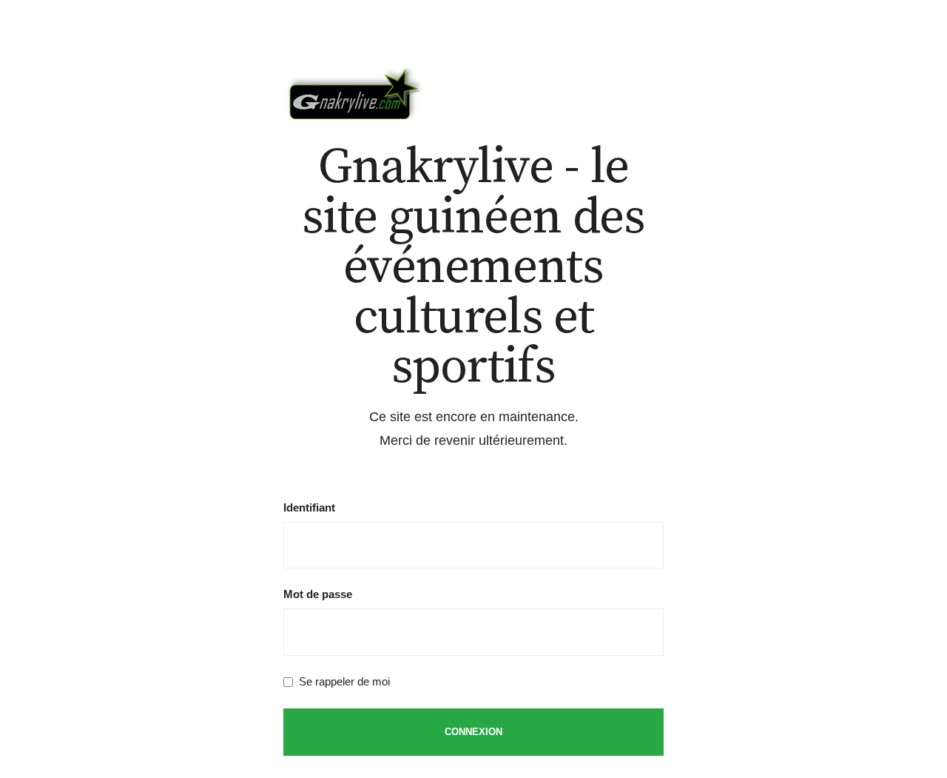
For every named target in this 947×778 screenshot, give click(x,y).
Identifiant (309, 507)
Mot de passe (317, 594)
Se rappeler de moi (344, 681)
